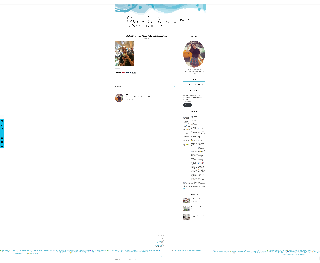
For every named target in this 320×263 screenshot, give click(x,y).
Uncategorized (158, 245)
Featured (159, 238)
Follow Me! (185, 188)
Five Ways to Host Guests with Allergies (197, 199)
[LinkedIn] (2, 138)
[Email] (2, 142)
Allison (128, 94)
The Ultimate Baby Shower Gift (197, 207)
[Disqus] (146, 128)
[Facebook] (2, 129)
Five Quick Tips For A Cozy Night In (197, 216)
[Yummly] (2, 125)
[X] (2, 134)
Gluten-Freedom (159, 240)
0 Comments (118, 86)
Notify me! (187, 105)
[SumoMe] (2, 146)
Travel (158, 244)
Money (159, 242)
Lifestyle (159, 241)
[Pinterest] (2, 121)
